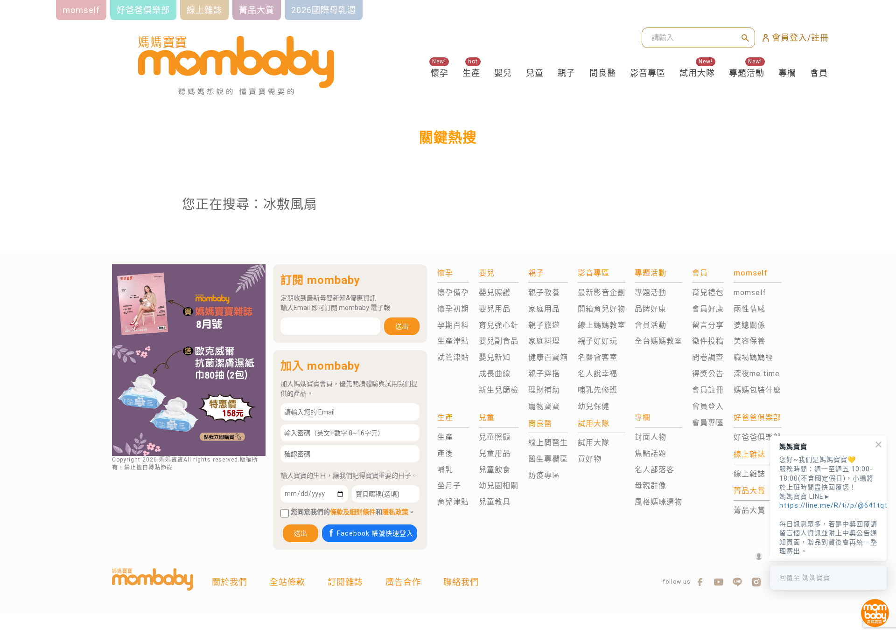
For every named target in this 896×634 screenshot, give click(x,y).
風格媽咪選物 (658, 501)
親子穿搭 (544, 373)
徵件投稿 (708, 341)
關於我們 (229, 582)
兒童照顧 (495, 437)
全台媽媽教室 (658, 341)
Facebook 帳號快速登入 (375, 533)
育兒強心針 (498, 325)
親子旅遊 (544, 325)
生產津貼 (453, 341)
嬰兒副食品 (498, 341)
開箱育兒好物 (601, 308)
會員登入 (708, 406)
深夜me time (757, 373)
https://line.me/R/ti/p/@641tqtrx (828, 505)
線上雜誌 (749, 473)
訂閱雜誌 (345, 582)
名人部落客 (654, 469)
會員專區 (708, 422)
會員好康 (708, 308)
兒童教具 (495, 501)
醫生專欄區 (548, 459)
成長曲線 (495, 373)
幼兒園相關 (498, 485)
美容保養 (749, 341)
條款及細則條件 (353, 512)
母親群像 (650, 485)
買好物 (590, 459)
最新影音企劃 (601, 292)
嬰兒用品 (495, 308)
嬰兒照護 (495, 292)
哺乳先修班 (597, 390)
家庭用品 (544, 308)
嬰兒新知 (495, 357)
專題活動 (746, 73)
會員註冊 (708, 390)
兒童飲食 (495, 469)
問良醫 (602, 73)
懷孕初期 (453, 308)
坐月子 (449, 485)
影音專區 (647, 73)
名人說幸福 (597, 373)
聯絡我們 (461, 582)
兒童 (535, 73)
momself (750, 292)
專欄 (787, 73)
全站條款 (287, 582)
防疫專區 (544, 475)
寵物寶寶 (544, 406)
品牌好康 (650, 308)
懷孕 (439, 73)
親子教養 (544, 292)
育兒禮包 (708, 292)
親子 (566, 73)
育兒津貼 (453, 501)
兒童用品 (495, 453)
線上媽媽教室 (601, 325)
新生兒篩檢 (498, 390)
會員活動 (650, 325)
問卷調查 (708, 357)
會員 (819, 73)
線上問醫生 (548, 442)
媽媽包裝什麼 (757, 390)
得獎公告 (708, 373)
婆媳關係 (749, 325)
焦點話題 (650, 453)
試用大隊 (697, 73)
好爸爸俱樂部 (757, 437)
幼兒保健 (593, 406)
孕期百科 (453, 325)
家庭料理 (544, 341)
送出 (401, 326)
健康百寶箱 (548, 357)
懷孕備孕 (453, 292)
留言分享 (708, 325)
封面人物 (650, 437)
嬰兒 (503, 73)
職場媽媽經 (753, 357)
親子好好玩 (597, 341)
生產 (471, 73)
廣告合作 (403, 582)
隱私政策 (395, 512)
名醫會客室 (597, 357)
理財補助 (544, 390)
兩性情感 (749, 308)
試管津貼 (453, 357)
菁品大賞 (749, 510)
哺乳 (445, 469)
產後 (445, 453)
